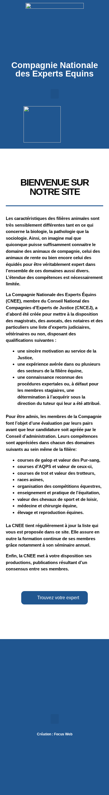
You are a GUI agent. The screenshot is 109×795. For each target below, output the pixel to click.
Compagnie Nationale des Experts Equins (54, 69)
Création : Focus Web (54, 734)
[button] (55, 94)
